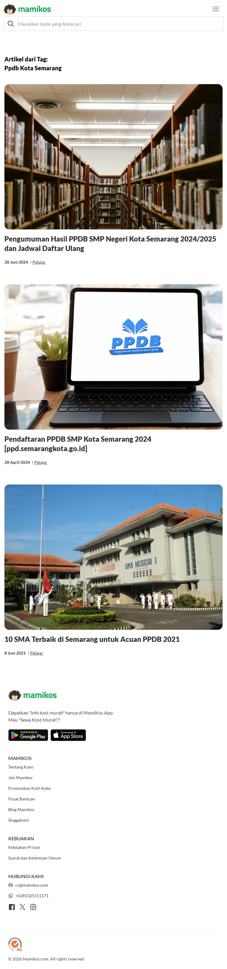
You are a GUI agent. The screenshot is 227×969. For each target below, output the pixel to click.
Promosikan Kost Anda (29, 788)
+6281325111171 (31, 895)
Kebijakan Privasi (24, 847)
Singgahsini (18, 820)
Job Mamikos (20, 777)
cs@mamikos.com (31, 885)
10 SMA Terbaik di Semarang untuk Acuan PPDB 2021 (92, 639)
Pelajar (39, 262)
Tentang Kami (20, 766)
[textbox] (113, 24)
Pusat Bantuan (21, 798)
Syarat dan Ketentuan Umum (34, 857)
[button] (113, 24)
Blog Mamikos (21, 809)
